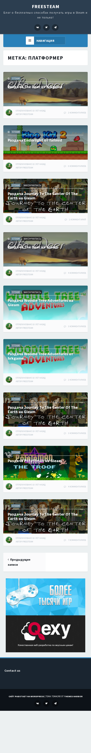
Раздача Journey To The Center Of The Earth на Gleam (43, 196)
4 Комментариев (77, 273)
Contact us (12, 671)
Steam (16, 78)
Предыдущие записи (19, 562)
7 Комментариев (77, 540)
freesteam (27, 114)
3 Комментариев (77, 326)
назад (31, 110)
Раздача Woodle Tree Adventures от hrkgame (40, 356)
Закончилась (32, 185)
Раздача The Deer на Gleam (33, 247)
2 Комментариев (77, 112)
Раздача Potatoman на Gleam (35, 460)
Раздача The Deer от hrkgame (35, 86)
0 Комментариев (77, 166)
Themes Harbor (73, 696)
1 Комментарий (77, 219)
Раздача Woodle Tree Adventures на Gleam (40, 302)
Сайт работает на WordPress (26, 696)
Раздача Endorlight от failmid (35, 140)
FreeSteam (45, 6)
